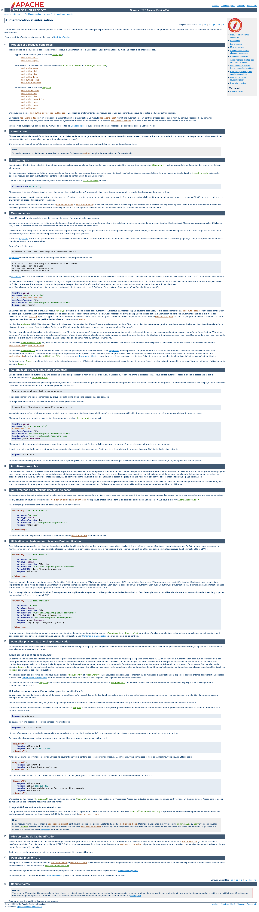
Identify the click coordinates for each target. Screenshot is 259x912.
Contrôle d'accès (61, 37)
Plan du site (252, 6)
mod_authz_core (58, 113)
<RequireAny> (131, 633)
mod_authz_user (29, 108)
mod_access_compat (121, 121)
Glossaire (241, 6)
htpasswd (23, 238)
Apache (7, 14)
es (205, 24)
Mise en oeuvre (237, 47)
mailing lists (135, 895)
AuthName (25, 324)
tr (223, 24)
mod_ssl (87, 153)
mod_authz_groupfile (32, 99)
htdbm (95, 356)
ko (218, 24)
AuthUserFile (28, 350)
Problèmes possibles (239, 56)
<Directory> (158, 165)
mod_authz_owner (30, 105)
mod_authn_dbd (29, 71)
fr (209, 24)
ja (214, 24)
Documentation (34, 14)
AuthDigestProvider (95, 65)
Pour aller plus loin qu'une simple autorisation (241, 72)
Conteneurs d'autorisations (95, 636)
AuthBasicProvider (71, 65)
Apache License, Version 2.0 (29, 907)
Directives (225, 6)
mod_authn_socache (31, 83)
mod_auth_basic (29, 57)
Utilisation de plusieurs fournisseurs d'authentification (243, 67)
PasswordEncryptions (128, 870)
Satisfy (156, 811)
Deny (146, 811)
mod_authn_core (38, 113)
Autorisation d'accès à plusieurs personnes (239, 51)
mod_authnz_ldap (30, 80)
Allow (140, 811)
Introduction (235, 41)
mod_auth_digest (30, 60)
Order (133, 811)
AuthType (57, 54)
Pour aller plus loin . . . (240, 83)
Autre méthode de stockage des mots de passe (242, 61)
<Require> (81, 799)
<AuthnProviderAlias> (57, 866)
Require (46, 88)
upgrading (45, 829)
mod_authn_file (29, 77)
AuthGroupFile (40, 378)
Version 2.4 (49, 14)
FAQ (233, 6)
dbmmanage (84, 356)
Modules (215, 6)
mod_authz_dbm (29, 96)
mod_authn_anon (29, 68)
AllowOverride (200, 173)
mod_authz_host (29, 102)
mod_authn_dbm (29, 74)
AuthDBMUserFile (52, 356)
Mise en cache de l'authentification (238, 78)
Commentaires (236, 91)
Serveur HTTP (19, 14)
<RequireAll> (114, 633)
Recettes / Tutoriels (64, 14)
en (200, 24)
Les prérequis (236, 44)
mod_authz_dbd (29, 93)
